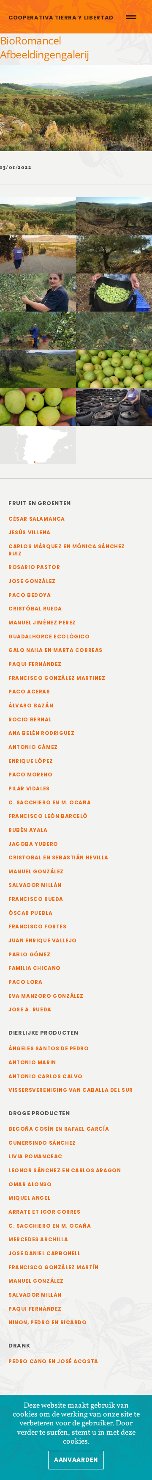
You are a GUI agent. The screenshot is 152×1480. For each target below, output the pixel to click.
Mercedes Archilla (38, 1239)
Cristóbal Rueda (35, 608)
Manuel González (36, 871)
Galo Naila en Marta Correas (55, 650)
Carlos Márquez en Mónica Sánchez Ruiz (66, 550)
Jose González (32, 581)
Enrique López (30, 761)
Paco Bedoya (29, 595)
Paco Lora (25, 982)
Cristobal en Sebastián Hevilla (58, 857)
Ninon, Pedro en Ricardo (47, 1322)
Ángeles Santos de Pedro (48, 1048)
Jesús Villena (29, 532)
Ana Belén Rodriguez (41, 733)
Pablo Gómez (29, 954)
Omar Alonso (30, 1184)
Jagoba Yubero (33, 844)
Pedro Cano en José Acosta (53, 1361)
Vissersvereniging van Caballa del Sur (70, 1090)
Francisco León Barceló (48, 816)
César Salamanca (36, 519)
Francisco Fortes (37, 926)
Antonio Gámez (33, 747)
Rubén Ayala (28, 830)
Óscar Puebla (30, 913)
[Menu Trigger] (131, 17)
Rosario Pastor (34, 567)
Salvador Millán (35, 885)
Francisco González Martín (53, 1267)
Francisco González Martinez (57, 678)
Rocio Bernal (30, 719)
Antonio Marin (32, 1062)
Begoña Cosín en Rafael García (58, 1129)
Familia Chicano (34, 968)
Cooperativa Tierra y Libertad (61, 18)
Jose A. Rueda (30, 1009)
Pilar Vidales (29, 788)
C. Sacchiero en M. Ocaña (49, 802)
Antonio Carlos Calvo (45, 1076)
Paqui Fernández (35, 664)
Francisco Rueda (35, 899)
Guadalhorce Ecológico (49, 636)
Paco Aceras (29, 691)
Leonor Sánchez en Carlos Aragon (64, 1170)
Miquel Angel (29, 1198)
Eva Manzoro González (46, 996)
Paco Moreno (30, 774)
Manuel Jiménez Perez (42, 622)
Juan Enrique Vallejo (42, 940)
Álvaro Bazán (30, 705)
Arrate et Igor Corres (44, 1212)
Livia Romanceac (35, 1156)
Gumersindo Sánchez (42, 1143)
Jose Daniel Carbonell (44, 1253)
